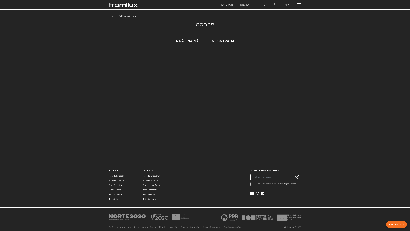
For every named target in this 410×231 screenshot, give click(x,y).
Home (112, 16)
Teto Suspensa (150, 199)
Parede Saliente (116, 180)
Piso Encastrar (116, 185)
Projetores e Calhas (152, 185)
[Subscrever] (296, 177)
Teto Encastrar (116, 194)
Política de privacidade (286, 184)
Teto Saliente (115, 199)
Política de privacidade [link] (120, 227)
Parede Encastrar (117, 176)
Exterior (227, 4)
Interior (244, 4)
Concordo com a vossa (276, 184)
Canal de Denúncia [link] (190, 227)
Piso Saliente (115, 189)
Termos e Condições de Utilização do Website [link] (155, 227)
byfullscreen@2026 (292, 227)
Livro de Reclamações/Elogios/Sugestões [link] (221, 227)
